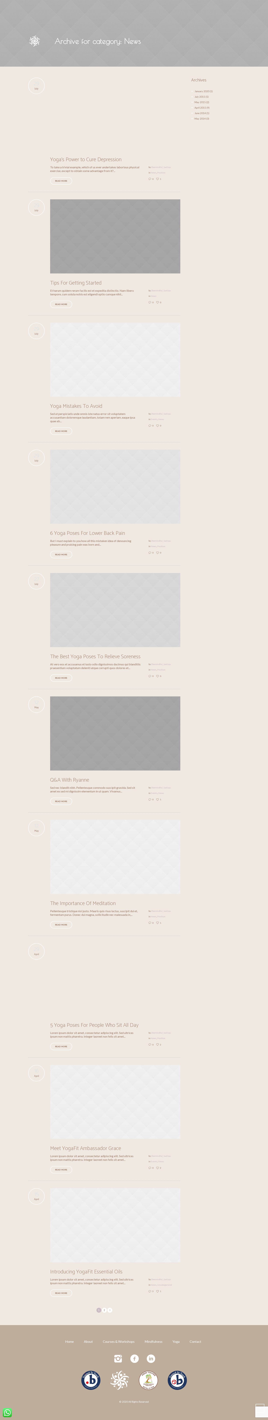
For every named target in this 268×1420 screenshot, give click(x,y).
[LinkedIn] (151, 1358)
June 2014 (200, 113)
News (153, 172)
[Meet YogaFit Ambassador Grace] (115, 1102)
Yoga (176, 1341)
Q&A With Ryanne (69, 780)
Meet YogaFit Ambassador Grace (85, 1148)
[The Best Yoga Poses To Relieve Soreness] (115, 610)
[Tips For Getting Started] (115, 236)
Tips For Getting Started (76, 283)
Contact (195, 1341)
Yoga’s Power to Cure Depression (86, 159)
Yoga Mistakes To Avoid (76, 406)
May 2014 (200, 118)
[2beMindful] (119, 1380)
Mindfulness (153, 1341)
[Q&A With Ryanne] (115, 733)
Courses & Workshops (119, 1341)
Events (154, 419)
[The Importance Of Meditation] (115, 857)
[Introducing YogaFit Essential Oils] (115, 1225)
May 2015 (200, 102)
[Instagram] (118, 1358)
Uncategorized (164, 1284)
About (88, 1341)
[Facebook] (134, 1358)
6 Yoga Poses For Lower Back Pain (87, 533)
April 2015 (200, 107)
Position (161, 172)
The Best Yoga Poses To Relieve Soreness (95, 656)
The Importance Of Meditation (83, 903)
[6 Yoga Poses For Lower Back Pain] (115, 487)
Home (69, 1341)
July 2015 (200, 96)
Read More (61, 181)
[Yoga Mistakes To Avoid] (115, 360)
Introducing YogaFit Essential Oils (86, 1271)
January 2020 (202, 91)
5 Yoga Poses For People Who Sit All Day (94, 1025)
